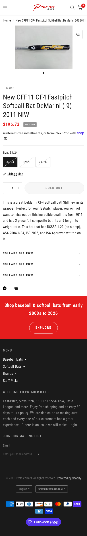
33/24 (10, 162)
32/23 (26, 162)
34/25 (43, 162)
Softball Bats (12, 366)
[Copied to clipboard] (17, 288)
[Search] (72, 8)
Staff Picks (10, 381)
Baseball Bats (13, 359)
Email (6, 445)
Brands (8, 373)
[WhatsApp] (6, 288)
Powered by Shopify (69, 478)
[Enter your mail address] (37, 454)
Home (7, 20)
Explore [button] (43, 327)
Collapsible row (18, 253)
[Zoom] (78, 34)
